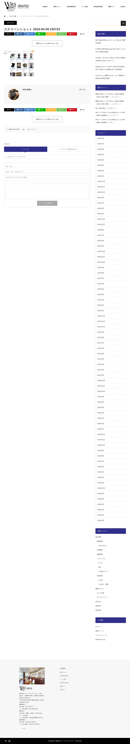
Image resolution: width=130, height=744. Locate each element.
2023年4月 (100, 240)
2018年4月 (100, 509)
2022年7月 (100, 278)
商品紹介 (98, 606)
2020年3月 (100, 418)
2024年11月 (101, 187)
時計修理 (98, 537)
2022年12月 (101, 251)
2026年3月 (100, 154)
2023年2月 (100, 246)
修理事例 (100, 554)
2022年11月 (101, 257)
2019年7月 (100, 461)
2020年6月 (100, 402)
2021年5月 (100, 353)
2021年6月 (100, 348)
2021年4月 (100, 359)
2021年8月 (100, 337)
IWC (99, 567)
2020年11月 (101, 386)
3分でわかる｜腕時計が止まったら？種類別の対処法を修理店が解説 (110, 77)
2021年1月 (100, 375)
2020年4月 (100, 413)
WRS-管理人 (27, 89)
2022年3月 (100, 300)
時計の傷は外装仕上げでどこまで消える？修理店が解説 (110, 41)
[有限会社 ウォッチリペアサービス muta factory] (19, 7)
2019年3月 (100, 483)
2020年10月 (101, 391)
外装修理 (100, 576)
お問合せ (123, 6)
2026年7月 (100, 144)
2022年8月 (100, 273)
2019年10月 (101, 445)
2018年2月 (100, 520)
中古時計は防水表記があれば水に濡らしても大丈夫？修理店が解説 (110, 50)
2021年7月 (100, 343)
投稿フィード (99, 631)
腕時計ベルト (99, 588)
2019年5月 (100, 472)
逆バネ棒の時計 (100, 108)
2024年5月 (100, 214)
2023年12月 (101, 219)
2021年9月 (100, 332)
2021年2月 (100, 370)
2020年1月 (100, 429)
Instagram (9, 740)
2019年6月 (100, 466)
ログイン (98, 626)
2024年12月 (101, 181)
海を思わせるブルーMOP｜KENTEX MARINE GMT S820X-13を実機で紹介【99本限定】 (109, 68)
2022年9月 (100, 267)
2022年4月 (100, 294)
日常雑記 (98, 610)
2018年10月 (101, 488)
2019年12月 (101, 434)
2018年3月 (100, 515)
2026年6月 (100, 149)
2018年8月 (100, 493)
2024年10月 (101, 192)
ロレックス (101, 558)
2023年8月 (100, 230)
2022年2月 (100, 305)
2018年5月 (100, 504)
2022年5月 (100, 289)
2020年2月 (100, 423)
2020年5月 (100, 407)
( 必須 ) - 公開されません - (15, 171)
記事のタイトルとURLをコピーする (47, 43)
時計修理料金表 (71, 6)
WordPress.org (100, 639)
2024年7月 (100, 203)
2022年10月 (101, 262)
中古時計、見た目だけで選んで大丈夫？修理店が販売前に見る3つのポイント (110, 59)
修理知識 (100, 541)
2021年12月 (101, 316)
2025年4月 (100, 170)
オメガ (100, 563)
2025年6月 (100, 160)
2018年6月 (100, 499)
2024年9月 (100, 197)
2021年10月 (101, 327)
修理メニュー (57, 6)
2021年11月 (101, 321)
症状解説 (100, 550)
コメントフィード (101, 635)
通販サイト (111, 6)
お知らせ (98, 601)
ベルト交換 (100, 593)
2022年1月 (100, 310)
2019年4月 (100, 477)
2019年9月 (100, 450)
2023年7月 (100, 235)
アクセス (23, 728)
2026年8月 (100, 138)
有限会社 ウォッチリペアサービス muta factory (68, 741)
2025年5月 (100, 165)
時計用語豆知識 (98, 6)
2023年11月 (101, 224)
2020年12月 (101, 380)
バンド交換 (85, 6)
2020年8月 (100, 396)
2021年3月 (100, 364)
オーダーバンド (102, 597)
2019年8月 (100, 456)
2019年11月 (101, 440)
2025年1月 (100, 176)
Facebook (5, 740)
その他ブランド (103, 571)
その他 (100, 580)
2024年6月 (100, 208)
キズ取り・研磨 (103, 584)
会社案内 (45, 6)
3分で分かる (102, 545)
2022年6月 (100, 283)
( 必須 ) (9, 166)
